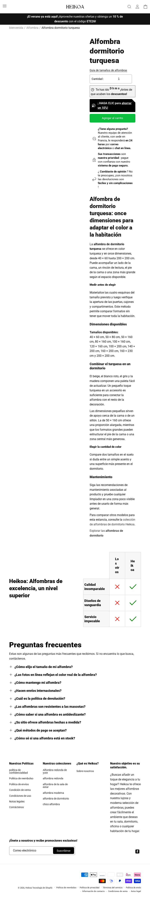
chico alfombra (51, 804)
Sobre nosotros (85, 771)
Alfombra (32, 27)
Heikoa (28, 888)
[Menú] (5, 6)
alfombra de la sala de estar (55, 785)
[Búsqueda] (129, 7)
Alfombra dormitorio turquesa (61, 27)
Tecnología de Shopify (42, 888)
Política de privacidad (89, 887)
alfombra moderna (53, 792)
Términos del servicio (112, 887)
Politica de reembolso (21, 778)
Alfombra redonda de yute (55, 771)
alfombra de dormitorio (56, 798)
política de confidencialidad (18, 771)
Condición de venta (20, 789)
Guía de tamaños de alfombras (108, 70)
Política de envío (133, 887)
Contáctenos (16, 807)
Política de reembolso (66, 887)
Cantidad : (98, 79)
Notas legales (17, 801)
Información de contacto (93, 891)
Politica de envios (19, 784)
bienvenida (16, 27)
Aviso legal (136, 891)
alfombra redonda (53, 778)
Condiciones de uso (20, 795)
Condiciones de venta (118, 891)
